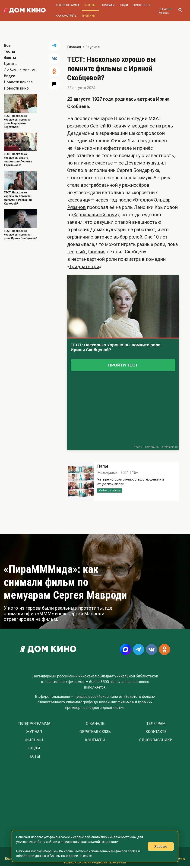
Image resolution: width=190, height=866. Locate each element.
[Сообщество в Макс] (125, 649)
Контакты (95, 740)
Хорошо (160, 846)
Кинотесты (141, 5)
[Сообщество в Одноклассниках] (164, 649)
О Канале (95, 724)
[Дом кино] (25, 10)
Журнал (90, 5)
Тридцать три (84, 266)
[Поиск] (180, 10)
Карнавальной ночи (95, 214)
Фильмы (108, 5)
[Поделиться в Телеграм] (54, 45)
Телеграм (155, 724)
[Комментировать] (54, 84)
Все (7, 45)
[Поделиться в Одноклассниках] (54, 71)
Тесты (9, 51)
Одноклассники (156, 740)
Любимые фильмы (20, 70)
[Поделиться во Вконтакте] (54, 58)
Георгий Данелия (86, 252)
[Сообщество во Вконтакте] (151, 649)
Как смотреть (66, 15)
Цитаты (11, 64)
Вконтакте (156, 732)
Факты (10, 58)
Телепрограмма (67, 5)
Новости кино (16, 88)
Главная (74, 47)
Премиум (88, 15)
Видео (9, 76)
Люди (124, 5)
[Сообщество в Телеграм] (138, 649)
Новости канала (18, 82)
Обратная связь (95, 732)
